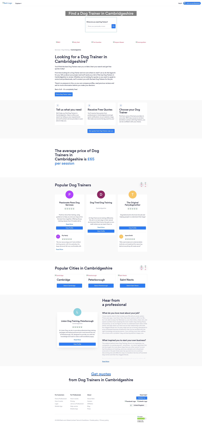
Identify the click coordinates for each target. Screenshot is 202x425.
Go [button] (113, 26)
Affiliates (90, 404)
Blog (88, 406)
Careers (89, 401)
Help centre (74, 406)
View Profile (69, 228)
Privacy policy (104, 420)
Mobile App (58, 406)
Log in (180, 3)
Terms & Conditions (82, 420)
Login (56, 404)
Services (57, 50)
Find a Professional (61, 399)
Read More (105, 361)
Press (89, 409)
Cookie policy (94, 420)
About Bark (90, 399)
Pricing (72, 401)
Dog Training (65, 50)
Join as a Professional (76, 404)
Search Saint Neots (133, 286)
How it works (59, 401)
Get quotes (101, 374)
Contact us (141, 398)
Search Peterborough (101, 286)
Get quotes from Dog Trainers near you (101, 131)
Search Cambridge (69, 286)
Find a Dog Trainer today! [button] (64, 94)
